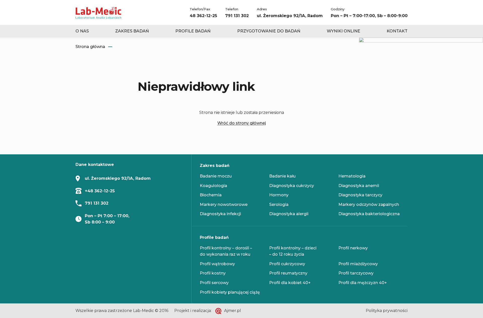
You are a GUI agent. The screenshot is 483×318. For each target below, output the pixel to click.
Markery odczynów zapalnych (368, 204)
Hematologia (352, 176)
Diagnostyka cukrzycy (291, 185)
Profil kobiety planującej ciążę (230, 292)
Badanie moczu (216, 176)
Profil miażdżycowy (358, 263)
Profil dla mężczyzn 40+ (362, 282)
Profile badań (193, 31)
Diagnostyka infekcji (220, 213)
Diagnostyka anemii (358, 185)
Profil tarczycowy (356, 273)
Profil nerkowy (353, 248)
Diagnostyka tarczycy (360, 195)
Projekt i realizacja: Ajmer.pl (207, 310)
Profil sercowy (214, 282)
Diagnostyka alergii (288, 213)
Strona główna (90, 46)
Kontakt (397, 31)
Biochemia (211, 195)
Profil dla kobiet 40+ (290, 282)
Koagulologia (213, 185)
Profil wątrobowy (217, 263)
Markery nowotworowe (224, 204)
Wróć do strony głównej (241, 123)
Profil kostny (213, 273)
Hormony (279, 195)
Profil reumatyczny (288, 273)
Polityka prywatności (387, 310)
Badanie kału (282, 176)
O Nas (82, 31)
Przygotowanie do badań (268, 31)
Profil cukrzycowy (287, 263)
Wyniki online (343, 31)
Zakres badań (132, 31)
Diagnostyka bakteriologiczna (369, 213)
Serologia (279, 204)
